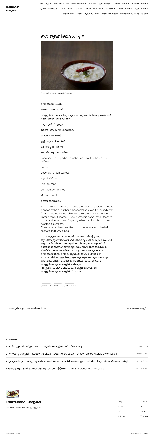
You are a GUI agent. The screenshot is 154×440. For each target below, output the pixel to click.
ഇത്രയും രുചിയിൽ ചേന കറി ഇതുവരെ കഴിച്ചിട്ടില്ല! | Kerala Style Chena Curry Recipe (55, 368)
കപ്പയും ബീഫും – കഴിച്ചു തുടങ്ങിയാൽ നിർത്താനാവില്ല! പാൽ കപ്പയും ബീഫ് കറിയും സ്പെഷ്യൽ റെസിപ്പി (67, 361)
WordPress (144, 433)
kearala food (46, 285)
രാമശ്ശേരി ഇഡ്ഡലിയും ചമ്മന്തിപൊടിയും (27, 308)
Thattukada (52, 93)
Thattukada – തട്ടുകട (12, 8)
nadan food (58, 285)
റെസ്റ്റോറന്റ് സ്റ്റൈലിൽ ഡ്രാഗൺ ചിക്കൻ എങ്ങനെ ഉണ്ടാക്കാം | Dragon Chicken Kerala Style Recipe (61, 353)
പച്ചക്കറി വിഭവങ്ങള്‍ (65, 93)
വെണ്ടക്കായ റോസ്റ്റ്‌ (136, 308)
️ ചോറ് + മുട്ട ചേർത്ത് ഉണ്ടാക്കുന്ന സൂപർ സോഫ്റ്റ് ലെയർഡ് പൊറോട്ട (44, 346)
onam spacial (69, 285)
